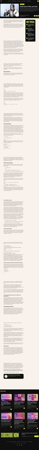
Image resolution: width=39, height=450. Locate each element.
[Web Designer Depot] (1, 1)
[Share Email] (38, 15)
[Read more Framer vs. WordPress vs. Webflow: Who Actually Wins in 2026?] (24, 408)
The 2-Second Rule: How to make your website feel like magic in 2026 (31, 39)
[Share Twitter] (36, 15)
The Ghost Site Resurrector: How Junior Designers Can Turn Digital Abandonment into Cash (31, 34)
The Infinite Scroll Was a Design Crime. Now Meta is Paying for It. (31, 25)
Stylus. (4, 283)
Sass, (20, 282)
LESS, (19, 282)
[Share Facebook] (34, 15)
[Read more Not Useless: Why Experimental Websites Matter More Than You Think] (11, 409)
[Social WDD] (17, 445)
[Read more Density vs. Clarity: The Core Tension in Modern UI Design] (37, 408)
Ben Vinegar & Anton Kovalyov (14, 374)
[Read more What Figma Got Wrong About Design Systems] (11, 427)
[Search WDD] (38, 1)
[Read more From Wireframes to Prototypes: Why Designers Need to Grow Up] (37, 428)
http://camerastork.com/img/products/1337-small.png (14, 247)
